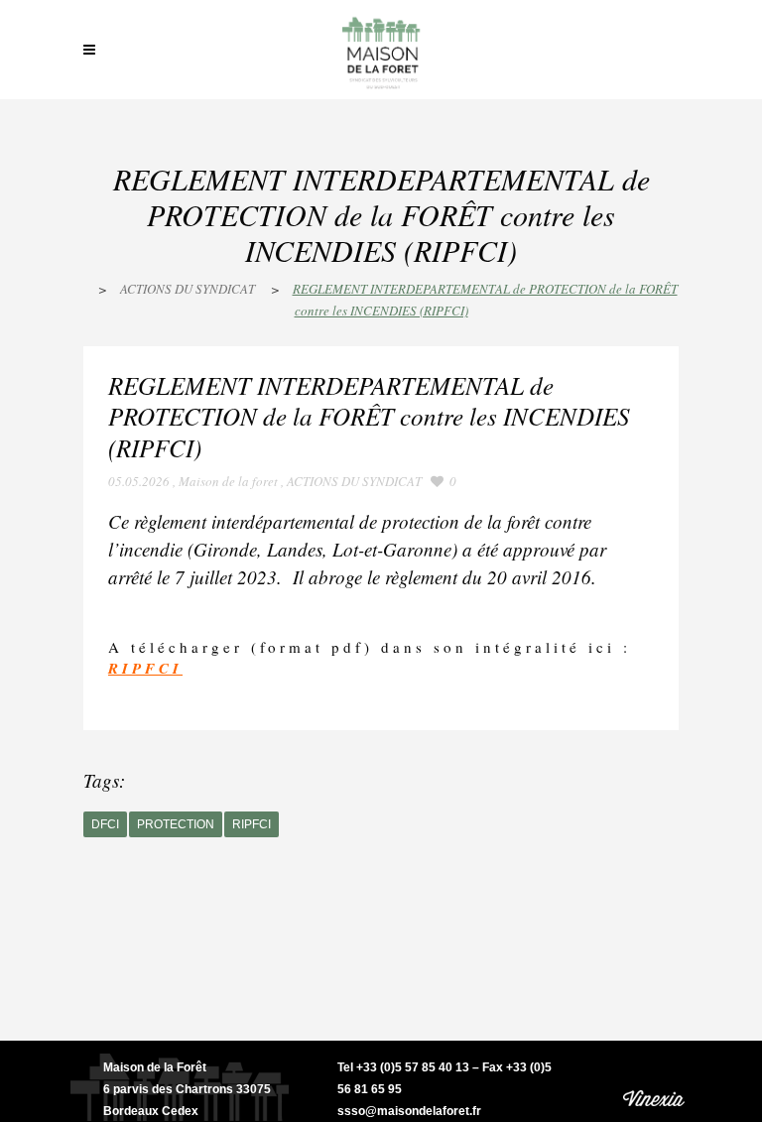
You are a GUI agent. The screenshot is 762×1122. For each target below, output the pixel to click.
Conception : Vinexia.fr (654, 1081)
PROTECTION (175, 824)
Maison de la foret (228, 481)
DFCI (105, 824)
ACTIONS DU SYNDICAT (187, 289)
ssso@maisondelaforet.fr (409, 1111)
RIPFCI (251, 824)
